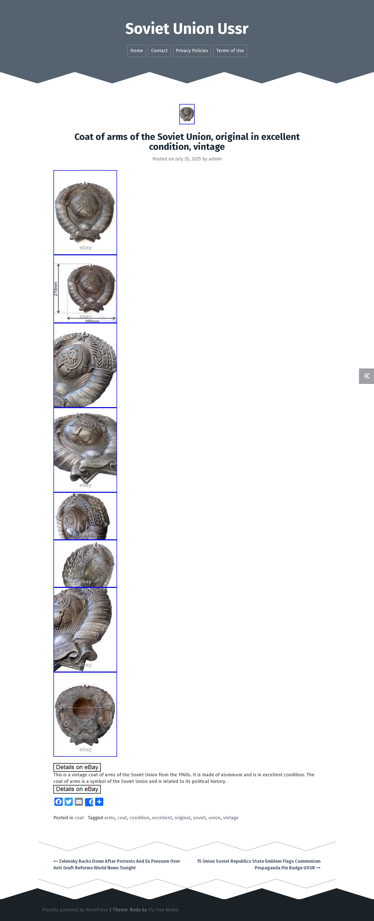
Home (136, 50)
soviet (199, 818)
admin (215, 159)
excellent (162, 818)
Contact (159, 50)
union (214, 818)
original (183, 818)
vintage (231, 818)
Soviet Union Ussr (187, 29)
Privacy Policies (192, 50)
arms (109, 818)
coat (79, 818)
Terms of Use (230, 50)
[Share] (89, 802)
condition (140, 818)
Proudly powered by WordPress (75, 910)
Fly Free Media (163, 910)
